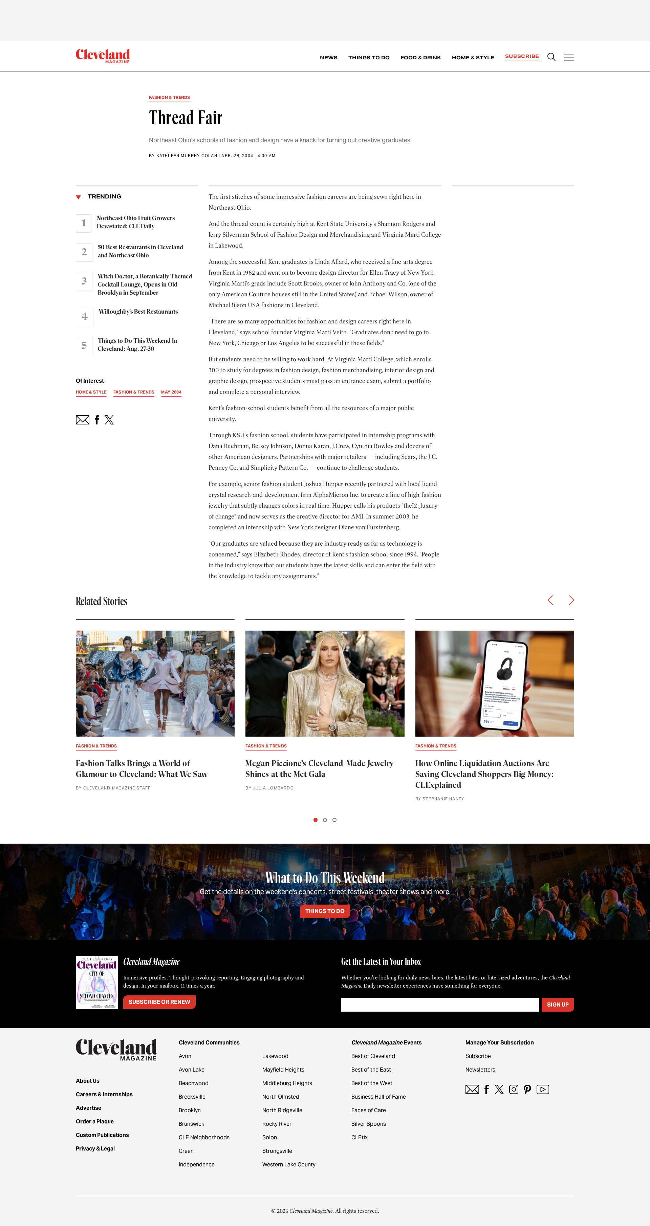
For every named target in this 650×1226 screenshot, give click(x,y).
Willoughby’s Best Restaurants (138, 312)
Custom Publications (102, 1135)
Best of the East (371, 1069)
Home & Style (473, 58)
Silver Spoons (368, 1123)
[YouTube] (543, 1089)
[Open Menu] (569, 58)
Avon (185, 1056)
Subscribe (522, 56)
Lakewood (275, 1056)
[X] (499, 1089)
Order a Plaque (95, 1121)
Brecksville (192, 1096)
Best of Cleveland (373, 1056)
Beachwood (194, 1083)
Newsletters (480, 1069)
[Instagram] (513, 1089)
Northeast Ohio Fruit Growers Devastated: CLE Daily (136, 222)
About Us (88, 1080)
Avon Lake (191, 1069)
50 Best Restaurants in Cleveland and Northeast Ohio (140, 252)
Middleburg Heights (287, 1083)
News (329, 58)
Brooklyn (190, 1110)
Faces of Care (368, 1110)
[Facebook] (486, 1089)
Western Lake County (289, 1164)
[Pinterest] (527, 1089)
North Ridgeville (282, 1110)
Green (186, 1151)
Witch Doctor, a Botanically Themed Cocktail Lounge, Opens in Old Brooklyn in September (145, 285)
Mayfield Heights (283, 1069)
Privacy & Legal (95, 1148)
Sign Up (558, 1004)
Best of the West (371, 1083)
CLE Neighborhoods (204, 1137)
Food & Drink (420, 58)
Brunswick (191, 1123)
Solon (269, 1137)
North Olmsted (280, 1096)
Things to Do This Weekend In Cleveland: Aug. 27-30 (137, 345)
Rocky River (276, 1123)
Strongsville (277, 1151)
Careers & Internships (104, 1094)
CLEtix (359, 1137)
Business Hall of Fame (378, 1096)
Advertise (88, 1108)
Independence (197, 1164)
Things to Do (369, 58)
